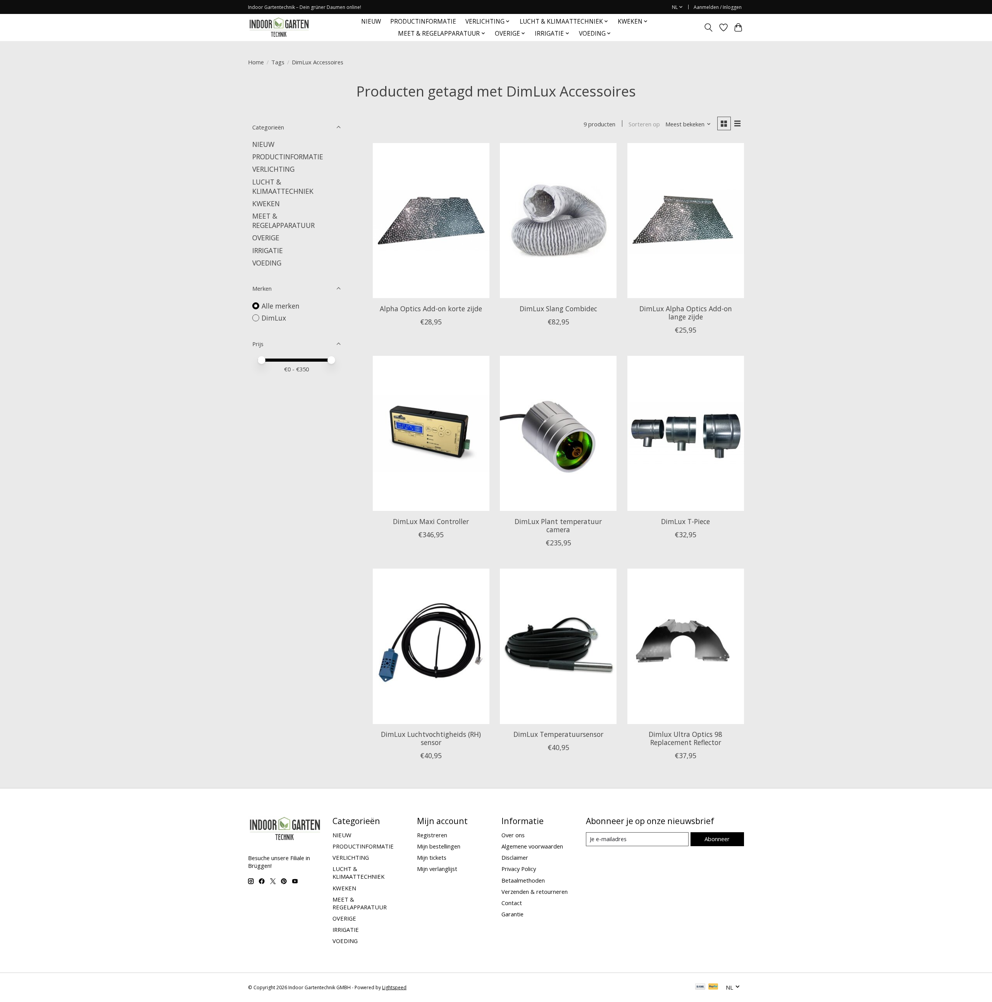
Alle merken (281, 305)
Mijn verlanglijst (437, 869)
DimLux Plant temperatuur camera (558, 525)
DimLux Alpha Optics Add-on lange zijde (685, 312)
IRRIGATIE (267, 250)
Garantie (512, 914)
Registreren (432, 835)
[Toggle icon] (708, 27)
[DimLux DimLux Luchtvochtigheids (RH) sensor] (431, 646)
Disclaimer (514, 857)
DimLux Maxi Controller (431, 521)
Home (256, 62)
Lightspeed (394, 987)
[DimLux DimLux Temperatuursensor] (558, 646)
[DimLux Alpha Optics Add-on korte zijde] (431, 220)
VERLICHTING (273, 169)
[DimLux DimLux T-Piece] (685, 433)
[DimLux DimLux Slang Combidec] (558, 220)
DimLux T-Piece (685, 521)
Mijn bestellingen (438, 846)
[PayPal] (713, 987)
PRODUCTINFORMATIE (423, 21)
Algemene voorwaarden (532, 846)
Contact (511, 903)
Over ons (513, 835)
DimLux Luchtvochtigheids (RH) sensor (431, 738)
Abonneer (717, 839)
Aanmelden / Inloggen (718, 7)
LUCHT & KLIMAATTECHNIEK (282, 186)
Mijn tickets (431, 857)
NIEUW (371, 21)
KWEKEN (266, 203)
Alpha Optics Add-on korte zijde (431, 308)
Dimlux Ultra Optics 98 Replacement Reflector (685, 738)
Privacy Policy (518, 869)
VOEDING (266, 262)
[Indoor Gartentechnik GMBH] (279, 27)
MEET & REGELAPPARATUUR (283, 220)
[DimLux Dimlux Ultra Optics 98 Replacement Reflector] (685, 646)
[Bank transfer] (700, 987)
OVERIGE (265, 237)
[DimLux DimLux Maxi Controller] (431, 433)
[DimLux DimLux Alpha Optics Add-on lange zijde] (685, 220)
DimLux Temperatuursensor (558, 734)
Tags (277, 62)
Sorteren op (644, 124)
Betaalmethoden (523, 880)
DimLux (274, 318)
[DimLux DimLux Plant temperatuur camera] (558, 433)
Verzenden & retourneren (534, 891)
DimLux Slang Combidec (558, 308)
